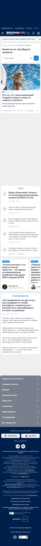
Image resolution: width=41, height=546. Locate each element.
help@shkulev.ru (25, 476)
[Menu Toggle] (2, 33)
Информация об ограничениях (20, 498)
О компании (7, 406)
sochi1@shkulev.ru (29, 471)
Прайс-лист (7, 401)
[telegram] (18, 446)
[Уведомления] (33, 33)
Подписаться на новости (12, 379)
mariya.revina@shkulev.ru (14, 487)
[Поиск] (28, 33)
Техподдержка (8, 417)
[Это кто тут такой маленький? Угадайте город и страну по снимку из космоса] (20, 77)
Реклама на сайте (9, 395)
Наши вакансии (8, 412)
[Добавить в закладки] (37, 110)
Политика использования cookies (20, 501)
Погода (29, 28)
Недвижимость (7, 28)
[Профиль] (38, 33)
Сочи (4, 45)
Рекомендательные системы (20, 504)
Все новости (12, 45)
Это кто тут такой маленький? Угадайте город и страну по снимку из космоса (18, 97)
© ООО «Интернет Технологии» (20, 532)
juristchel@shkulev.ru (23, 474)
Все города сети (9, 423)
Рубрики (5, 390)
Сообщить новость (10, 384)
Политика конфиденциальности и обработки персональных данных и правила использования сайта (21, 508)
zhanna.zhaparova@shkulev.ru (13, 484)
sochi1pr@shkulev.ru (32, 495)
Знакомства (19, 28)
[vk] (23, 446)
